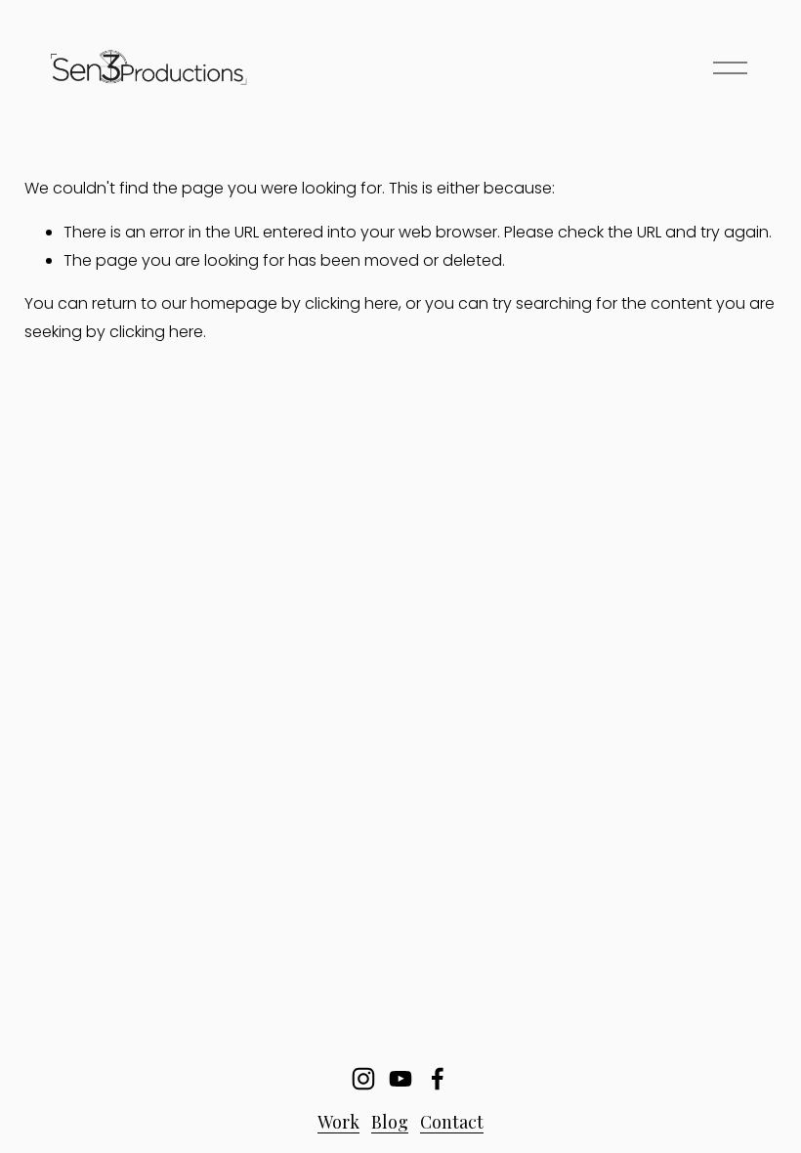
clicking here (352, 303)
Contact (452, 1121)
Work (338, 1121)
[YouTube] (400, 1078)
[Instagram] (363, 1078)
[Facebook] (437, 1078)
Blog (389, 1121)
